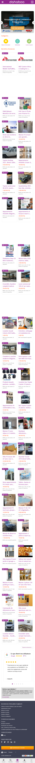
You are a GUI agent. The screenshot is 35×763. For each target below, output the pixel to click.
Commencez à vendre (18, 748)
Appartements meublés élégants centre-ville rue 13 (9, 213)
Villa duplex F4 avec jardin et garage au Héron (9, 561)
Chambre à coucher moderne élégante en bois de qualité (9, 358)
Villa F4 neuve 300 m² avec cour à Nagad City (9, 459)
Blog (14, 727)
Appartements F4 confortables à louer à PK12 (9, 408)
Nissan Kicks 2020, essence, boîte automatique (25, 260)
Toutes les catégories (6, 716)
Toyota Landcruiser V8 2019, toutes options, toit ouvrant (9, 188)
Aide (2, 727)
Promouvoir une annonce (6, 725)
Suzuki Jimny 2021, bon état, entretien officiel (25, 188)
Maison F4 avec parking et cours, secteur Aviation (8, 585)
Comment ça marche (8, 727)
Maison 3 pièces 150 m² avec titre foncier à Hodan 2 (25, 585)
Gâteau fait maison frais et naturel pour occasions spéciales (25, 561)
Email (4, 735)
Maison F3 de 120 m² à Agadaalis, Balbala (24, 510)
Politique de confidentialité (21, 729)
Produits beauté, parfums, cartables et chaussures (9, 384)
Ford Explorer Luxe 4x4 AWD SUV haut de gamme (25, 358)
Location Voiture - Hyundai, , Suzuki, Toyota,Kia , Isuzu (9, 636)
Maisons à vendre (5, 710)
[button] (12, 683)
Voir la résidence (17, 28)
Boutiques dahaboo (5, 723)
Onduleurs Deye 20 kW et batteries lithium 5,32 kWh (9, 260)
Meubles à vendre (5, 712)
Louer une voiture (18, 706)
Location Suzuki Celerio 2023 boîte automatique (9, 333)
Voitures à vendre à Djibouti (7, 706)
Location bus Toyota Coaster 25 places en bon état (25, 384)
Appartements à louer (6, 708)
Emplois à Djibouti (5, 714)
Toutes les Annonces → (27, 647)
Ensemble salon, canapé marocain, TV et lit (25, 636)
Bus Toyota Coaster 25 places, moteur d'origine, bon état (25, 408)
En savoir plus (5, 697)
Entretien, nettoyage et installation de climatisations (25, 333)
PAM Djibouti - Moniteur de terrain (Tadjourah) (9, 113)
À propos (3, 721)
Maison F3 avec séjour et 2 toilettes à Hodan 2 (9, 433)
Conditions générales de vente (8, 729)
